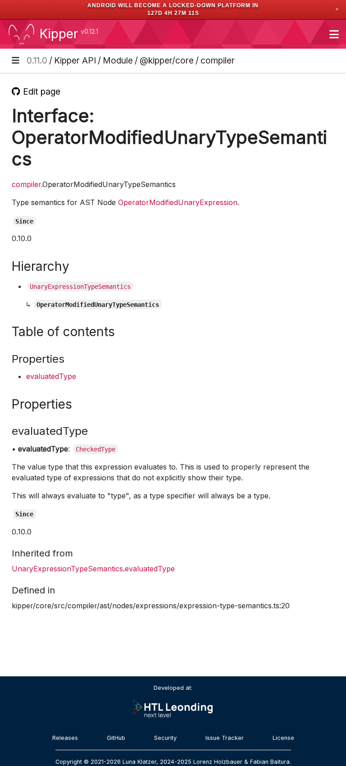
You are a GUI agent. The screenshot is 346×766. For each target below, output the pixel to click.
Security (165, 737)
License (283, 737)
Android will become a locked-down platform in (173, 5)
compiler (217, 60)
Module (118, 60)
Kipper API (75, 60)
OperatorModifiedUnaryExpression (177, 202)
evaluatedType (51, 376)
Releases (65, 737)
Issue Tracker (224, 737)
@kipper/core (167, 60)
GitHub (116, 737)
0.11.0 (37, 60)
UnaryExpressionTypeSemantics (67, 568)
